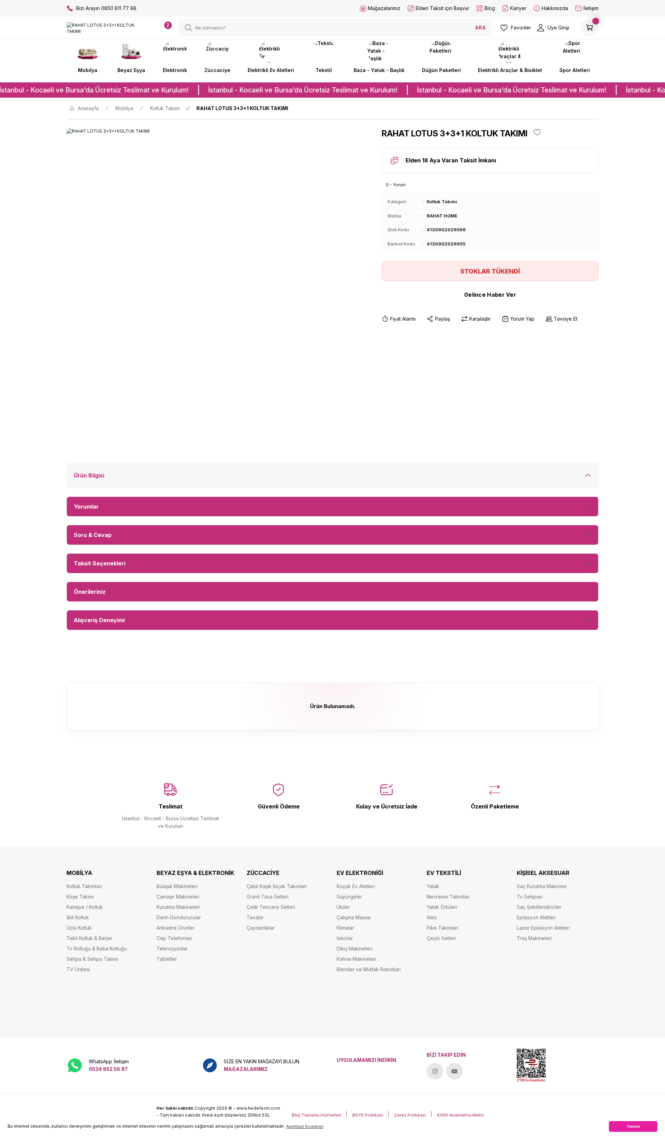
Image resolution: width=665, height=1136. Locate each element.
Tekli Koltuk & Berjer (89, 938)
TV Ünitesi (78, 969)
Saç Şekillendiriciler (539, 907)
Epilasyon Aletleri (536, 917)
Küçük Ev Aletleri (356, 886)
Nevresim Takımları (448, 897)
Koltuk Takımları (84, 886)
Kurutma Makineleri (178, 907)
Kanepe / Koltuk (84, 907)
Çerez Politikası (410, 1115)
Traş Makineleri (534, 938)
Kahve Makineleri (356, 959)
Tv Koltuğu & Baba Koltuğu (96, 948)
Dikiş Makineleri (354, 948)
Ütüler (343, 907)
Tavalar (255, 917)
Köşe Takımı (80, 897)
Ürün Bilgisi (89, 475)
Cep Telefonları (174, 938)
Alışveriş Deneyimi (99, 620)
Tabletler (167, 959)
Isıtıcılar (345, 938)
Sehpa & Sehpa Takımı (92, 959)
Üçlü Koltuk (79, 928)
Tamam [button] (633, 1126)
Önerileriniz (90, 591)
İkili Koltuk (77, 917)
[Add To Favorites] (537, 132)
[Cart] (589, 28)
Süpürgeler (349, 897)
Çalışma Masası (354, 917)
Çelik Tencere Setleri (271, 907)
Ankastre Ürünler (176, 928)
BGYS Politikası (367, 1115)
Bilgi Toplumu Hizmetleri (316, 1115)
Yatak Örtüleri (442, 907)
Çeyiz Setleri (441, 938)
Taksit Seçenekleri (99, 563)
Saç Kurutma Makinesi (542, 886)
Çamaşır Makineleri (178, 897)
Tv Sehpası (529, 897)
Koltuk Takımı (442, 201)
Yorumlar (86, 506)
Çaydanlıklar (261, 928)
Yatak (433, 886)
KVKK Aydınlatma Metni (460, 1115)
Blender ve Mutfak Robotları (369, 969)
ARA (480, 27)
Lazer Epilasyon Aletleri (543, 928)
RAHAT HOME (442, 215)
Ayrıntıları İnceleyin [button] (304, 1126)
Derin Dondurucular (179, 917)
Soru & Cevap (93, 534)
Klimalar (345, 928)
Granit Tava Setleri (268, 897)
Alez (432, 917)
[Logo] (107, 27)
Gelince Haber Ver (490, 294)
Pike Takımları (442, 928)
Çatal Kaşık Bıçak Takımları (277, 886)
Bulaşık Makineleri (177, 886)
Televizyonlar (172, 948)
